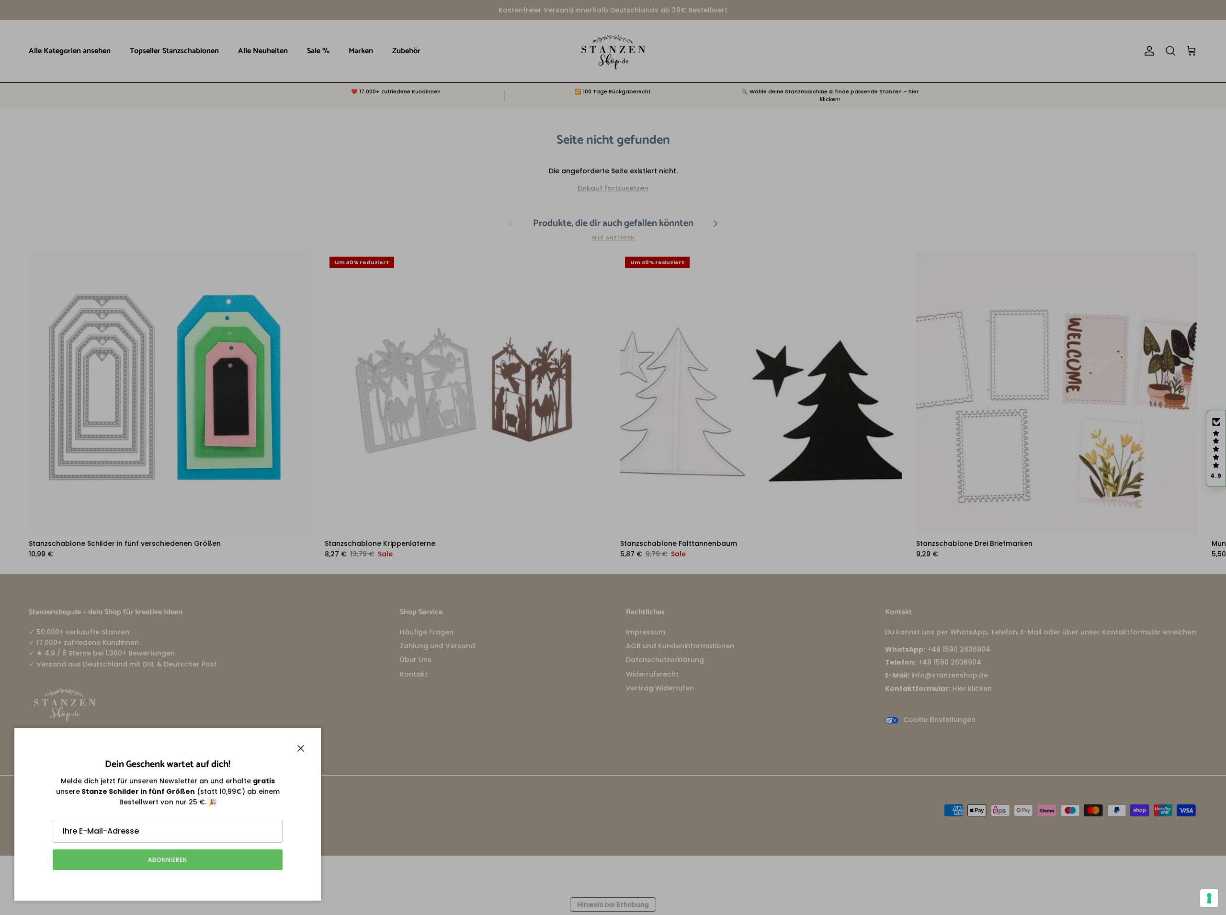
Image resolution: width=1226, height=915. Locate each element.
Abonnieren (167, 860)
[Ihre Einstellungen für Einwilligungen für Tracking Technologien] (1209, 898)
